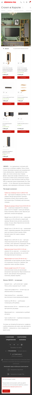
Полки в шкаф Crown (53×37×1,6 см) (15, 268)
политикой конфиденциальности (12, 386)
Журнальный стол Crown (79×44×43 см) (15, 258)
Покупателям (21, 337)
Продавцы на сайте (16, 347)
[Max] (21, 344)
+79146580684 (12, 351)
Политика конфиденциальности (12, 359)
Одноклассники (17, 344)
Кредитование (11, 339)
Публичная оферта (26, 359)
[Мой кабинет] (26, 2)
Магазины (22, 339)
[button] (11, 45)
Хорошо (6, 391)
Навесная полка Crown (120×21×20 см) (15, 249)
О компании (10, 337)
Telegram (14, 344)
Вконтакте (10, 344)
